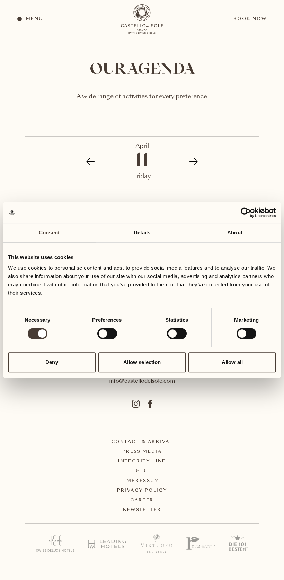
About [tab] (234, 232)
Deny (51, 362)
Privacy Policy (142, 490)
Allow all (232, 362)
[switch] (107, 333)
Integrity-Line (142, 461)
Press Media (142, 452)
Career (141, 500)
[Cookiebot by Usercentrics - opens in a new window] (245, 212)
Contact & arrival (142, 442)
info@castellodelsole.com (142, 381)
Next (190, 161)
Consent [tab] (49, 232)
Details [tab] (142, 232)
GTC (142, 471)
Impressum (142, 481)
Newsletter (142, 510)
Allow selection (142, 362)
